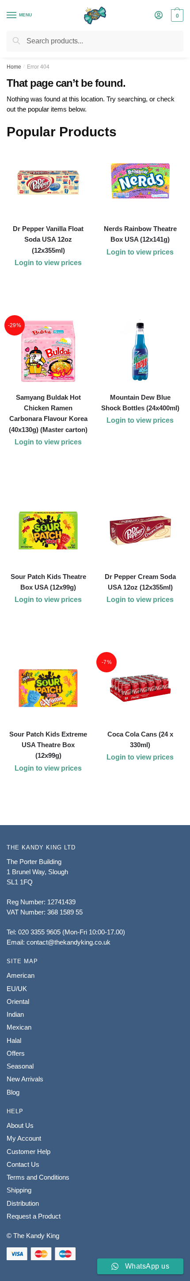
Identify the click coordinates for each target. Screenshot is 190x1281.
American (20, 975)
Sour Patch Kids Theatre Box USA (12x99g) (48, 582)
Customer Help (28, 1151)
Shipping (19, 1190)
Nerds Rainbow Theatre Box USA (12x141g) (140, 234)
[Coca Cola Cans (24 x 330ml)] (140, 688)
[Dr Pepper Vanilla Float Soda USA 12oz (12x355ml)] (48, 182)
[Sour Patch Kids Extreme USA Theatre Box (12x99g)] (48, 688)
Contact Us (23, 1164)
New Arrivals (25, 1079)
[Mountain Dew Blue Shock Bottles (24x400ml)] (140, 351)
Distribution (23, 1203)
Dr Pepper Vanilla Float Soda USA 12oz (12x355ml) (48, 239)
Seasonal (20, 1066)
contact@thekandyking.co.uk (68, 942)
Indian (15, 1014)
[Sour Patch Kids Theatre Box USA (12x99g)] (48, 530)
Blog (13, 1092)
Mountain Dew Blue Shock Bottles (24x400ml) (140, 403)
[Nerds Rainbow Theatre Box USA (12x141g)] (140, 182)
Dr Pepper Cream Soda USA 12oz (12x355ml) (140, 582)
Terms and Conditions (38, 1177)
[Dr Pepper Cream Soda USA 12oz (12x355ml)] (140, 530)
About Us (20, 1125)
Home (14, 67)
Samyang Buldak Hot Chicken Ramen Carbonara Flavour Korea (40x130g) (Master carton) (48, 413)
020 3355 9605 (39, 932)
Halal (14, 1040)
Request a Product (34, 1216)
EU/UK (17, 988)
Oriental (18, 1001)
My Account (24, 1138)
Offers (16, 1053)
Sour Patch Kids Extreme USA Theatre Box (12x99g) (48, 745)
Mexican (19, 1027)
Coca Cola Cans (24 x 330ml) (140, 739)
